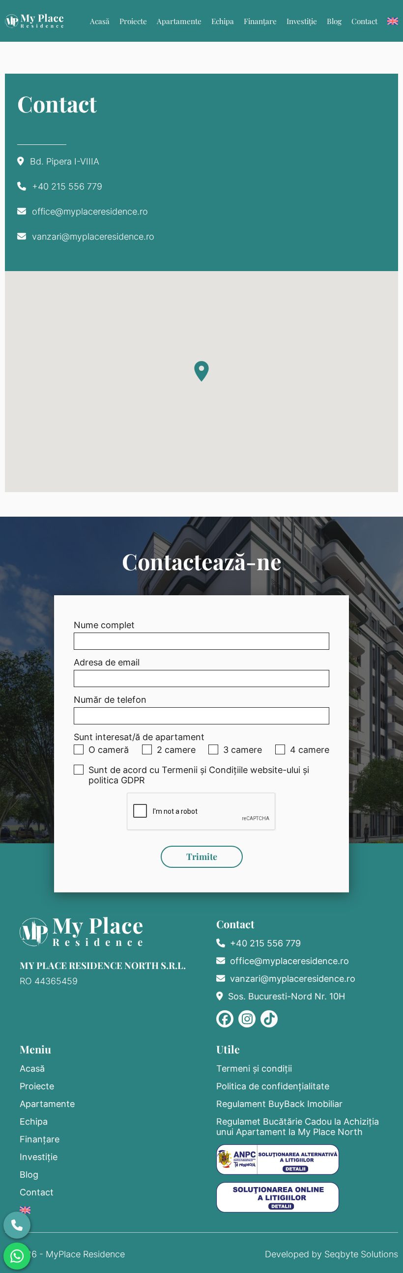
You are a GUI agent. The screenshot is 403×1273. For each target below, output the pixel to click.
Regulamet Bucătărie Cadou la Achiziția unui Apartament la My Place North (297, 1126)
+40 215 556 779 (67, 186)
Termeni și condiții (254, 1068)
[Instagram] (247, 1018)
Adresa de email (107, 662)
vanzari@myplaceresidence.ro (93, 236)
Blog (334, 21)
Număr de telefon (110, 699)
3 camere (242, 750)
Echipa (222, 21)
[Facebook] (224, 1018)
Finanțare (260, 21)
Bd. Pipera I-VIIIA (64, 161)
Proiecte (133, 21)
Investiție (302, 21)
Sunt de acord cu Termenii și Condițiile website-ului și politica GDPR (198, 775)
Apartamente (179, 21)
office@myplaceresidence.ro (90, 211)
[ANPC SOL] (277, 1197)
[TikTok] (269, 1018)
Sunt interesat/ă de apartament (139, 737)
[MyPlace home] (34, 20)
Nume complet (104, 625)
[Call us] (16, 1225)
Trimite (201, 856)
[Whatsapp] (16, 1256)
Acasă (100, 21)
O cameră (108, 750)
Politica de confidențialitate (272, 1086)
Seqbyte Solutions (361, 1254)
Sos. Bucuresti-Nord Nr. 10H (286, 996)
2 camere (176, 750)
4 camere (309, 750)
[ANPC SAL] (277, 1159)
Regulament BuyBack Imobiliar (279, 1104)
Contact (364, 21)
